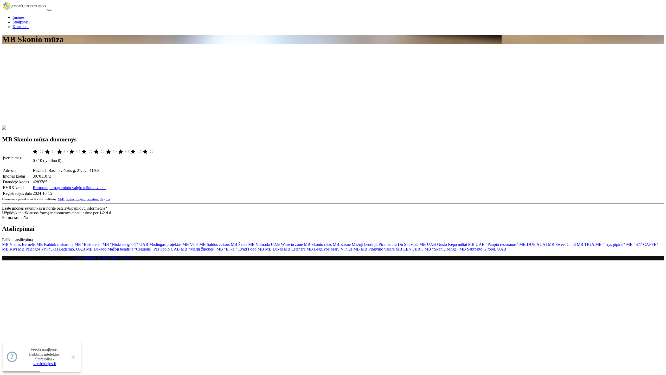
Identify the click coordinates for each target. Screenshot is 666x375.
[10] (146, 151)
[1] (36, 151)
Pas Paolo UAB (166, 249)
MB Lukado (96, 249)
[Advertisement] (333, 86)
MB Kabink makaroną (54, 244)
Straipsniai (21, 22)
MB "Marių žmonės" (198, 249)
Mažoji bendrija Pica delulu (374, 244)
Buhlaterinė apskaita (114, 258)
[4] (72, 151)
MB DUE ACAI (533, 244)
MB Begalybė (318, 249)
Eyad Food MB (251, 249)
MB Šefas (239, 244)
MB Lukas (274, 249)
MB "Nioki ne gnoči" (120, 244)
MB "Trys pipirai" (610, 244)
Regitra (105, 199)
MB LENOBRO (410, 249)
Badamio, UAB (72, 249)
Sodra (70, 199)
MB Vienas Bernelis (18, 244)
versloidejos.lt (44, 363)
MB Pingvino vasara (378, 249)
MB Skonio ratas (318, 244)
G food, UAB (494, 249)
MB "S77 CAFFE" (642, 244)
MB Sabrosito (470, 249)
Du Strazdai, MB (412, 244)
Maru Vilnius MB (345, 249)
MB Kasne (342, 244)
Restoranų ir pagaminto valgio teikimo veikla (69, 187)
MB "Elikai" (226, 249)
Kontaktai (20, 26)
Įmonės (18, 17)
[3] (60, 151)
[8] (121, 151)
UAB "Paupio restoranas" (497, 244)
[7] (109, 151)
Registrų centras (86, 199)
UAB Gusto (437, 244)
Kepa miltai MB (461, 244)
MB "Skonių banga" (441, 249)
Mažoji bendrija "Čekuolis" (129, 249)
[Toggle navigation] (49, 10)
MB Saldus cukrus (214, 244)
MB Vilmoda (259, 244)
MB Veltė (190, 244)
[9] (133, 151)
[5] (84, 151)
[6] (97, 151)
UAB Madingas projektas (160, 244)
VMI (61, 199)
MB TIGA (585, 244)
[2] (48, 151)
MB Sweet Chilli (562, 244)
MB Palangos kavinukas (38, 249)
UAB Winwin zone (287, 244)
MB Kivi (9, 249)
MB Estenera (294, 249)
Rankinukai (85, 258)
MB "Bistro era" (87, 244)
